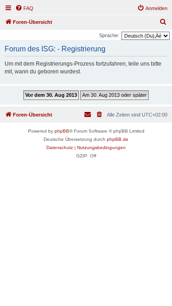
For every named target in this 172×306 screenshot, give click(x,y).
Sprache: (109, 35)
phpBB (62, 131)
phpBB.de (117, 139)
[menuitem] (24, 8)
